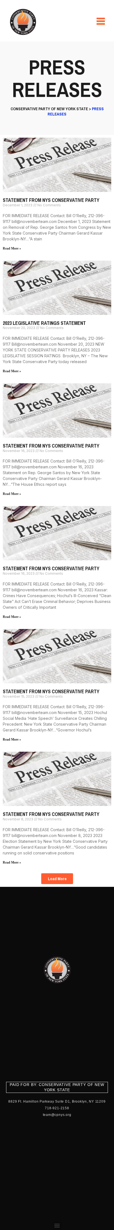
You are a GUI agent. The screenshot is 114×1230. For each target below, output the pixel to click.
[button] (57, 878)
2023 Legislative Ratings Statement (44, 323)
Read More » (12, 248)
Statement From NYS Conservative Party (51, 200)
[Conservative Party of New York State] (24, 22)
